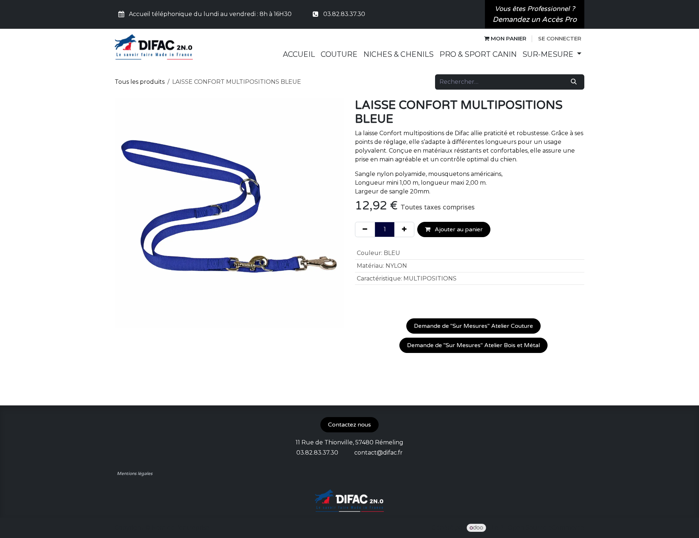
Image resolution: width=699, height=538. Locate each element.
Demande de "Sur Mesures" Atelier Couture (473, 326)
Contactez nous (349, 424)
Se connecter (559, 38)
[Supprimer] (365, 229)
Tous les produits (140, 81)
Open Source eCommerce (546, 527)
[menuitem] (299, 54)
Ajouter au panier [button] (458, 229)
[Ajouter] (404, 229)
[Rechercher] (573, 82)
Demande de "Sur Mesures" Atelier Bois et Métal (473, 345)
